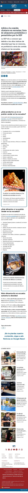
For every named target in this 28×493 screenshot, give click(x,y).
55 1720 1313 (16, 464)
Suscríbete (17, 10)
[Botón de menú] (1, 6)
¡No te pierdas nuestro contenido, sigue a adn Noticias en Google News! (14, 336)
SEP (3, 327)
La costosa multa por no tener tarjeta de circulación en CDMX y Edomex (21, 368)
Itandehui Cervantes (11, 72)
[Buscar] (26, 6)
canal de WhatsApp (18, 102)
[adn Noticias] (14, 6)
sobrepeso (12, 300)
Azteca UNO (16, 2)
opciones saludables (11, 216)
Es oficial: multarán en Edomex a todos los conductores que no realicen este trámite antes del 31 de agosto (22, 414)
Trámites (3, 10)
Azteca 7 (23, 2)
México (8, 10)
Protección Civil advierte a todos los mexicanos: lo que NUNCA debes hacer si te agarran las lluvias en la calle (22, 430)
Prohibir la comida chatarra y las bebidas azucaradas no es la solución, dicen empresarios (13, 195)
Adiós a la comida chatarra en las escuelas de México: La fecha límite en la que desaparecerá (13, 279)
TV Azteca (10, 2)
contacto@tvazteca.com (19, 462)
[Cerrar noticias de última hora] (26, 13)
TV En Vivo (25, 10)
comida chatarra (16, 86)
